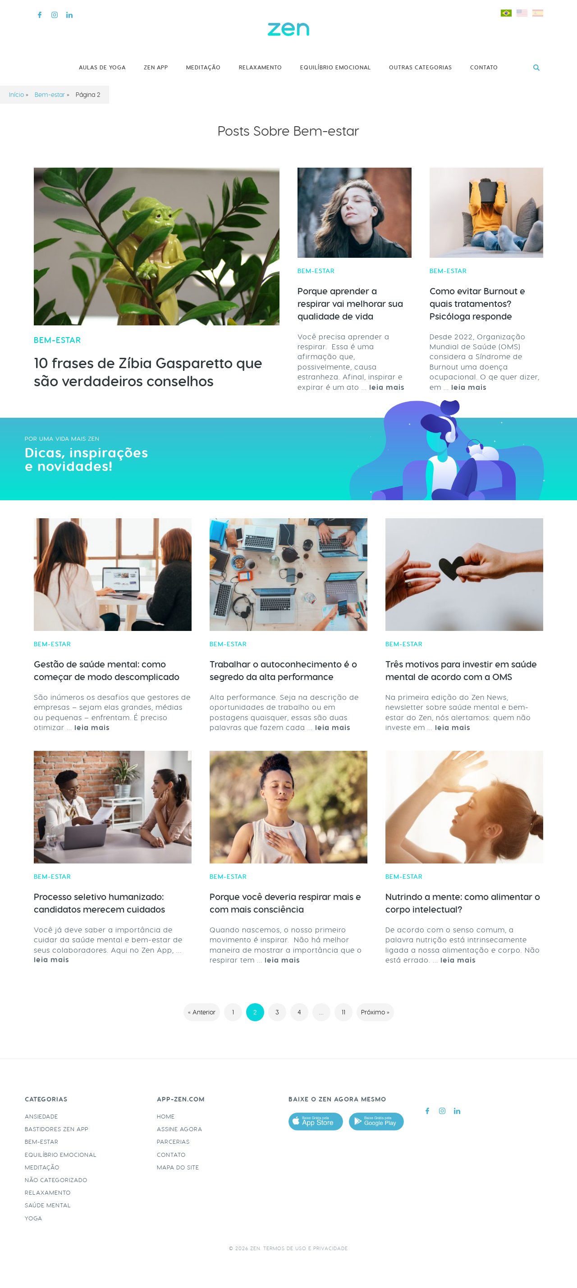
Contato (484, 67)
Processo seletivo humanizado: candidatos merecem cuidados (99, 903)
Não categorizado (56, 1180)
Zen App (156, 67)
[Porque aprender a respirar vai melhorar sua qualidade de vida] (355, 213)
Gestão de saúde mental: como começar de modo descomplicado (106, 670)
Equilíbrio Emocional (335, 67)
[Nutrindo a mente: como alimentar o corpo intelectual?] (464, 807)
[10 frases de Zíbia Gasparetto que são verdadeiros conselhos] (156, 246)
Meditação (203, 67)
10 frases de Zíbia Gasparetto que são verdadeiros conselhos (148, 372)
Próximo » (375, 1012)
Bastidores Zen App (56, 1129)
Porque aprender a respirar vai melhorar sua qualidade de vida (350, 303)
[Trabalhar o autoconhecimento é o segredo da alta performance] (288, 574)
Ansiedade (41, 1116)
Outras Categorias (420, 67)
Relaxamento (260, 67)
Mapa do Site (178, 1167)
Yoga (33, 1218)
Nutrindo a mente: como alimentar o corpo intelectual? (462, 903)
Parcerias (173, 1142)
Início (16, 95)
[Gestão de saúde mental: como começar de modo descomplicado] (113, 574)
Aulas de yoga (102, 67)
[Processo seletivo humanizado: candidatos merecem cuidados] (113, 807)
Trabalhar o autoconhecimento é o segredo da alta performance (283, 670)
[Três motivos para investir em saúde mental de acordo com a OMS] (464, 574)
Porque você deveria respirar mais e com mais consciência (285, 903)
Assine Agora (179, 1129)
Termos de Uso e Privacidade (305, 1248)
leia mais (92, 727)
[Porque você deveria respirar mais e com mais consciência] (288, 807)
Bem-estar (50, 95)
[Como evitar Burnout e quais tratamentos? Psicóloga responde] (487, 213)
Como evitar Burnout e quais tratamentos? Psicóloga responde (477, 303)
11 (343, 1012)
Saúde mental (48, 1205)
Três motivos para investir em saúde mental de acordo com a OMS (461, 670)
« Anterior (201, 1012)
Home (166, 1116)
